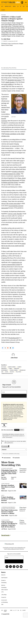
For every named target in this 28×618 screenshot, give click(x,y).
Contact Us (3, 597)
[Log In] (22, 2)
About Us (3, 574)
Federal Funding (14, 370)
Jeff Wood (4, 529)
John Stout (6, 39)
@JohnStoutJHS (13, 338)
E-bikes (10, 368)
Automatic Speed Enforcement (8, 508)
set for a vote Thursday (15, 214)
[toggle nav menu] (26, 2)
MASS (14, 6)
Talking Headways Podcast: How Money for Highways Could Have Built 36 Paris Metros (9, 524)
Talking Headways (5, 520)
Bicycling (3, 14)
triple (21, 160)
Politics (12, 371)
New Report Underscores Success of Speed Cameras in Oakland (9, 511)
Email (3, 392)
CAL (24, 6)
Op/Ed (6, 371)
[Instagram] (14, 566)
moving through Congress (5, 118)
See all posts (5, 535)
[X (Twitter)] (10, 566)
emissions (16, 368)
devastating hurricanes (14, 80)
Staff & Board (4, 577)
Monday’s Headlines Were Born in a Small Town (8, 487)
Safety (2, 495)
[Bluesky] (21, 566)
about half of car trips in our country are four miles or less (13, 246)
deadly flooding (10, 82)
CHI (27, 6)
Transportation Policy (7, 373)
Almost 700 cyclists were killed (10, 203)
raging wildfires (8, 84)
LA (17, 6)
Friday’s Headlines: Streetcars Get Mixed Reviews (8, 498)
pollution (18, 371)
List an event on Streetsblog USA (4, 602)
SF (20, 6)
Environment (4, 370)
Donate (3, 10)
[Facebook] (7, 566)
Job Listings (3, 594)
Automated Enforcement (7, 468)
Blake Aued (4, 490)
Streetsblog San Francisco (8, 507)
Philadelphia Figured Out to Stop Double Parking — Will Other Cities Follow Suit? (9, 472)
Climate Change (12, 366)
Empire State (8, 6)
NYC (2, 6)
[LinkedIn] (17, 566)
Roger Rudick (4, 515)
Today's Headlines (5, 483)
